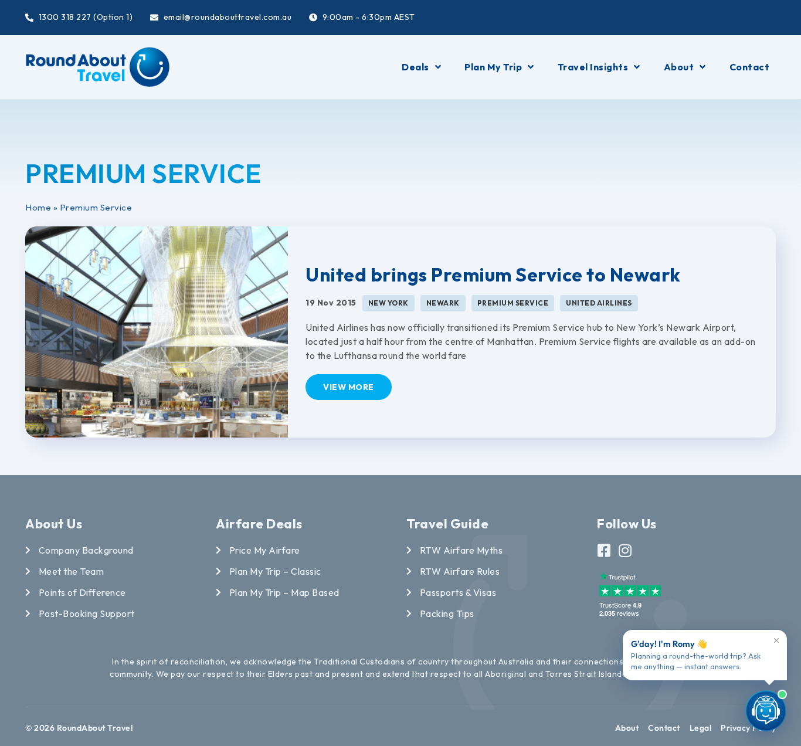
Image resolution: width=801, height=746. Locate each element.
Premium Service (513, 303)
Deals (415, 67)
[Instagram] (625, 550)
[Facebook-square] (604, 550)
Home (38, 207)
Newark (443, 303)
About (679, 67)
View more (348, 387)
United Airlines (599, 303)
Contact (749, 67)
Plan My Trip (493, 67)
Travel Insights (593, 67)
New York (388, 303)
